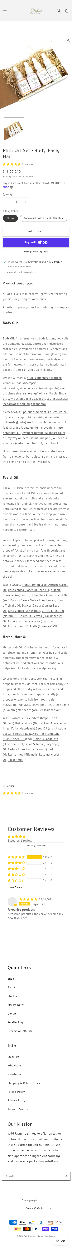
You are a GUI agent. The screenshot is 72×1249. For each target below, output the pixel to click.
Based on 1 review (20, 840)
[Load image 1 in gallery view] (14, 129)
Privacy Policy (16, 1100)
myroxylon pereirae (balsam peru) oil (32, 438)
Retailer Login (16, 1022)
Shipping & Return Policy (24, 1083)
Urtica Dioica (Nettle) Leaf (32, 723)
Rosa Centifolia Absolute (24, 611)
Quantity (7, 194)
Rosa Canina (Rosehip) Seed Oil (28, 590)
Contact (12, 1013)
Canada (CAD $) (34, 1208)
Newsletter (14, 1074)
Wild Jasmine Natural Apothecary (39, 1236)
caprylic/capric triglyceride (25, 417)
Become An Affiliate (20, 1031)
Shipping (7, 176)
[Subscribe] (66, 1176)
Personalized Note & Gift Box (43, 218)
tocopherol (38, 404)
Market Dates (16, 1005)
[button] (5, 10)
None (10, 218)
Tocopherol (15, 760)
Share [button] (10, 785)
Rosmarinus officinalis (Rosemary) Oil (32, 626)
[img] (28, 899)
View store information (21, 272)
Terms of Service (18, 1109)
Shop (11, 978)
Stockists (13, 996)
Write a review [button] (36, 846)
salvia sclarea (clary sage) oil (26, 398)
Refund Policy (16, 1091)
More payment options (36, 251)
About (11, 987)
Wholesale (14, 1065)
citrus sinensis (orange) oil (25, 393)
